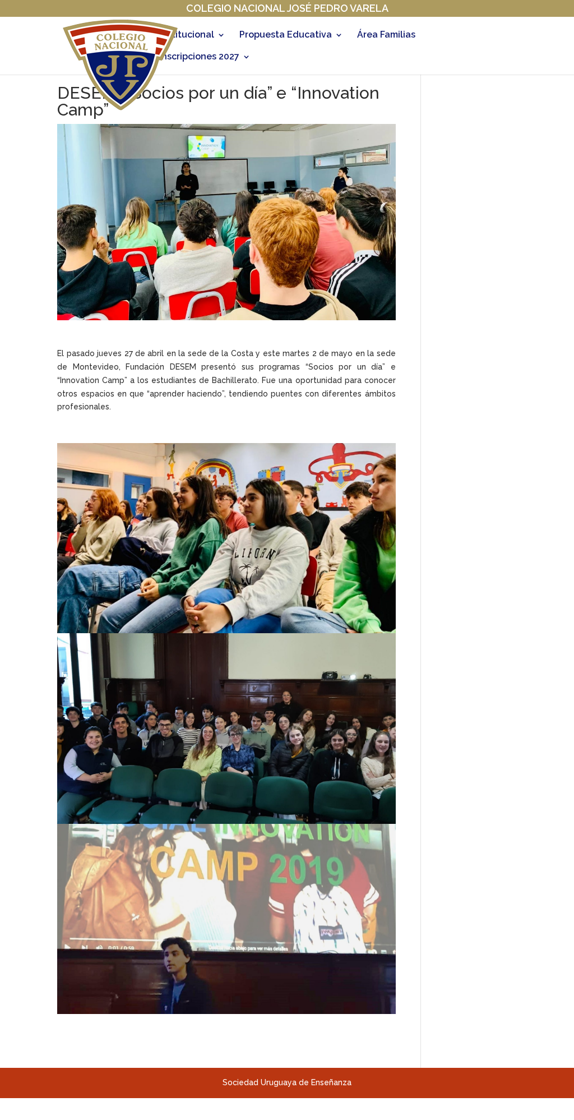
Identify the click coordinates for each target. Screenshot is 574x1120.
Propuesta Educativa (285, 35)
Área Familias (386, 35)
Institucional (186, 35)
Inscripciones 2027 (199, 57)
